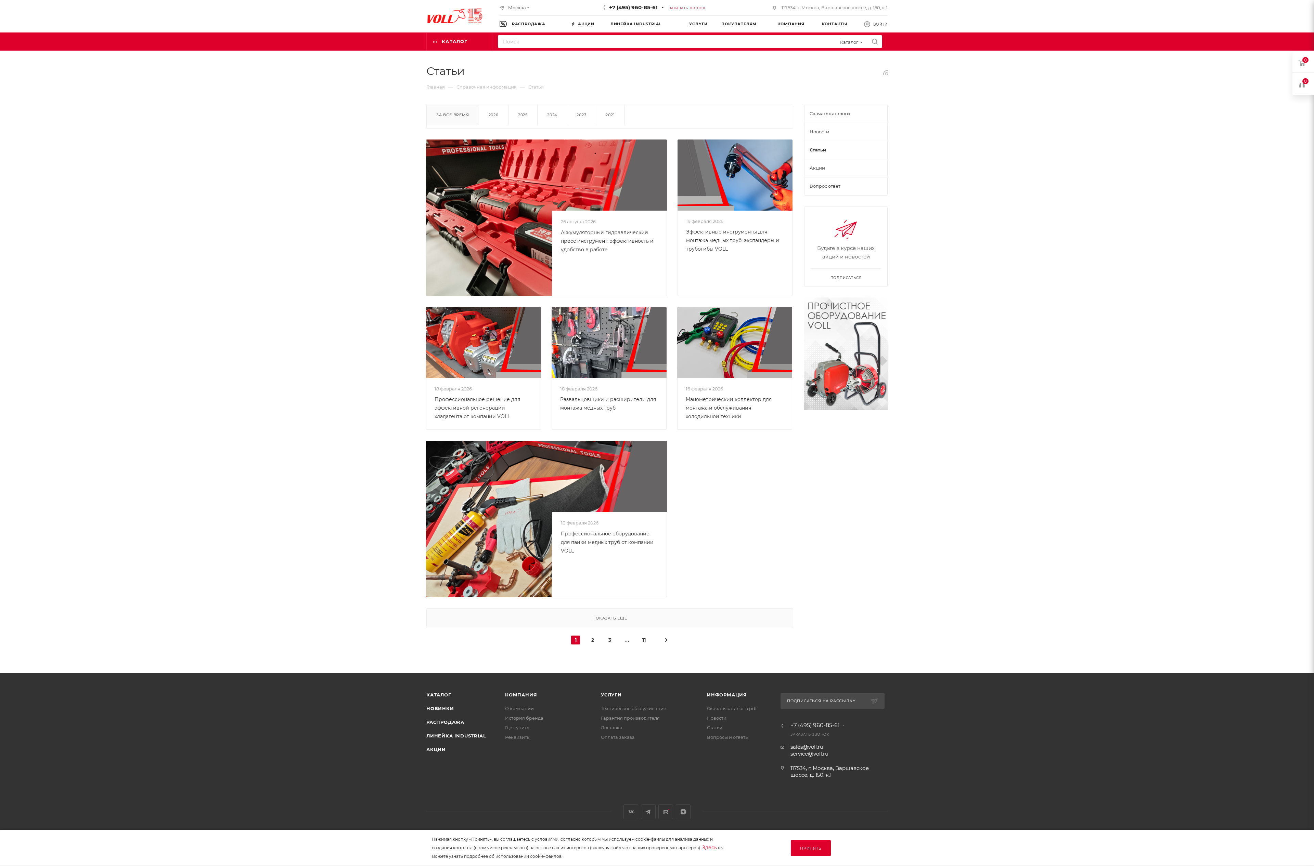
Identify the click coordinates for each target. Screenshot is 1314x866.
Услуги (611, 694)
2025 (523, 114)
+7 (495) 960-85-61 (633, 7)
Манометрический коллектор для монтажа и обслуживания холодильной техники (729, 407)
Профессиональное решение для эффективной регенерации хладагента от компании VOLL (477, 407)
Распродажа (445, 722)
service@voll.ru (809, 753)
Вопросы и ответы (728, 737)
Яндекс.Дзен (683, 811)
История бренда (524, 718)
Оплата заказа (618, 737)
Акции (436, 749)
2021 (610, 114)
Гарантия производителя (630, 718)
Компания (521, 694)
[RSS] (885, 72)
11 (644, 640)
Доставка (611, 727)
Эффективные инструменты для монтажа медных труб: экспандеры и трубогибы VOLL (732, 240)
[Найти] (874, 41)
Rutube (665, 811)
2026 (494, 114)
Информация (727, 694)
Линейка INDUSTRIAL (456, 735)
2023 (581, 114)
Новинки (440, 708)
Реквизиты (517, 737)
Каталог (438, 694)
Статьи (714, 727)
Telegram (648, 811)
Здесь (709, 847)
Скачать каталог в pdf (732, 708)
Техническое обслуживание (633, 708)
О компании (519, 708)
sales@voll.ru (806, 747)
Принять (811, 848)
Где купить (517, 727)
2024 (552, 114)
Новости (716, 718)
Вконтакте (630, 811)
